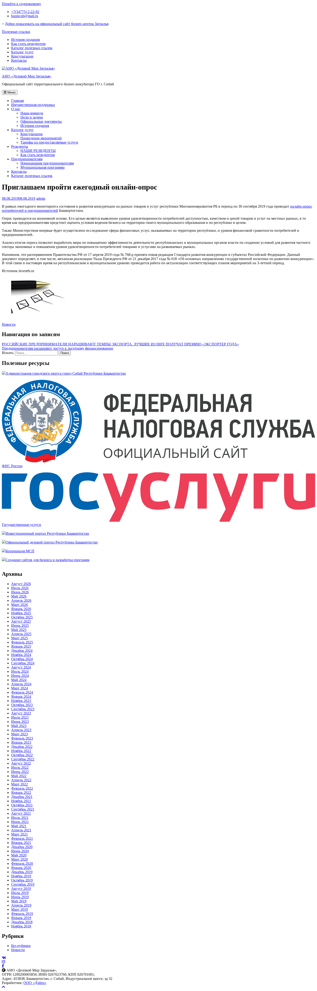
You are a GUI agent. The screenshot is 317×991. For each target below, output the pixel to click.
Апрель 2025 (21, 634)
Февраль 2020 (22, 864)
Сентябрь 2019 (22, 884)
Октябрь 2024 (22, 659)
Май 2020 (18, 855)
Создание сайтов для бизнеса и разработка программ (47, 560)
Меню (11, 92)
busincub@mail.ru (24, 16)
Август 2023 (21, 713)
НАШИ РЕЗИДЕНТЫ (38, 151)
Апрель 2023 (21, 730)
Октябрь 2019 (22, 880)
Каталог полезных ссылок (31, 48)
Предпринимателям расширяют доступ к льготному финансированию (57, 348)
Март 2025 (19, 638)
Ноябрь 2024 (21, 655)
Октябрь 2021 (22, 805)
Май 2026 (18, 596)
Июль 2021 (20, 818)
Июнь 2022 (20, 772)
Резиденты (19, 146)
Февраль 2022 (22, 788)
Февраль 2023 (22, 738)
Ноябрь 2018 (21, 926)
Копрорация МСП (20, 551)
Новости (9, 324)
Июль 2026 (20, 588)
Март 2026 (19, 605)
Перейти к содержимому (21, 4)
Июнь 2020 (20, 851)
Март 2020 (19, 859)
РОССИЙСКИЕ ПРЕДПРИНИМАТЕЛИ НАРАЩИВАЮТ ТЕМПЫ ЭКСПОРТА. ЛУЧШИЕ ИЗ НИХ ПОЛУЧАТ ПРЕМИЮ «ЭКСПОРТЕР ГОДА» (120, 344)
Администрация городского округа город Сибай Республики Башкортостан (66, 373)
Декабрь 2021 (21, 797)
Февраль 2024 (22, 692)
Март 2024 (19, 688)
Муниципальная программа (42, 167)
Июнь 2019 (20, 897)
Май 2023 (18, 726)
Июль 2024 (20, 671)
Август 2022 (21, 763)
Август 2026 (21, 584)
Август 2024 (21, 667)
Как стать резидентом (28, 44)
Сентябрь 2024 (22, 663)
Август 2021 (21, 813)
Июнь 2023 (20, 722)
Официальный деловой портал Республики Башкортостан (52, 542)
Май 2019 (18, 901)
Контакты (19, 60)
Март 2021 (19, 834)
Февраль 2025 (22, 642)
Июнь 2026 (20, 592)
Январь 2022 (21, 793)
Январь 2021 (21, 843)
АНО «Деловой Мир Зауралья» (26, 76)
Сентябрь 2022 (22, 759)
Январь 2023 (21, 742)
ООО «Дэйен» (34, 983)
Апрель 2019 (21, 905)
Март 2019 (19, 909)
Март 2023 (19, 734)
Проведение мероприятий (41, 138)
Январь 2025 (21, 646)
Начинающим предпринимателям (47, 163)
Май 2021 (18, 826)
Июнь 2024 (20, 676)
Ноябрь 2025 (21, 613)
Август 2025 (21, 621)
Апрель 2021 (21, 830)
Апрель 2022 (21, 780)
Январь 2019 (21, 918)
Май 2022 (18, 776)
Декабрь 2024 (21, 651)
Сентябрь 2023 (22, 709)
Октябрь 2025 (22, 617)
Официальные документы (41, 121)
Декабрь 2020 (21, 847)
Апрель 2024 (21, 684)
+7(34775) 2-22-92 (25, 12)
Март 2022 (19, 784)
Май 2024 (18, 680)
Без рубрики (21, 946)
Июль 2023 (20, 717)
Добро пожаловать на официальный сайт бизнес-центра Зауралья (56, 24)
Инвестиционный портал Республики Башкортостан (47, 533)
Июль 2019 (20, 893)
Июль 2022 (20, 767)
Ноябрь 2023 (21, 701)
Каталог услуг (22, 52)
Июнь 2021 (20, 822)
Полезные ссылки (16, 32)
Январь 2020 (21, 868)
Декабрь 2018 (21, 922)
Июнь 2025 (20, 625)
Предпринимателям (26, 159)
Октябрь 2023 (22, 705)
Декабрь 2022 (21, 747)
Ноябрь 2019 (21, 876)
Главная (17, 101)
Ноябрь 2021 (21, 801)
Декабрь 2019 (21, 872)
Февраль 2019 (22, 914)
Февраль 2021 (22, 838)
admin (40, 198)
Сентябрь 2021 (22, 809)
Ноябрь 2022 (21, 751)
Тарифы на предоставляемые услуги (49, 142)
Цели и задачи (31, 117)
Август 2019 (21, 889)
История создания (25, 40)
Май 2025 (18, 630)
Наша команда (31, 113)
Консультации (22, 56)
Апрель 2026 (21, 600)
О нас (15, 109)
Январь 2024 (21, 696)
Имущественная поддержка (33, 105)
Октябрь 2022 (22, 755)
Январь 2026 (21, 609)
